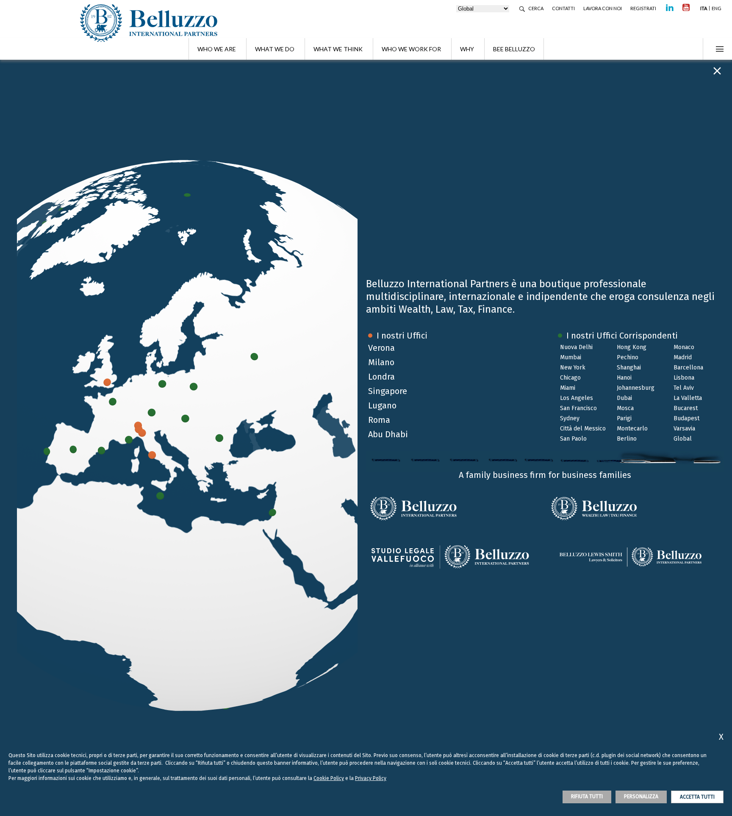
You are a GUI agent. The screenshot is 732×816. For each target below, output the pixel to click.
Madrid (683, 357)
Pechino (627, 357)
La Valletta (688, 398)
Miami (567, 387)
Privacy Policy (370, 778)
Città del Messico (583, 428)
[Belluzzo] (634, 509)
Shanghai (629, 367)
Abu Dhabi (388, 434)
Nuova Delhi (576, 347)
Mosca (625, 408)
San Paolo (573, 438)
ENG (716, 8)
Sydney (570, 418)
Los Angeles (576, 398)
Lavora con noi (602, 8)
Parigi (624, 418)
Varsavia (684, 428)
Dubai (624, 398)
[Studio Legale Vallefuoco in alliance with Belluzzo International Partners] (455, 557)
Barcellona (688, 367)
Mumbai (570, 357)
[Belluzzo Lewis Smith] (634, 557)
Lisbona (684, 377)
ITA (703, 8)
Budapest (686, 418)
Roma (379, 420)
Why (467, 49)
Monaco (684, 347)
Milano (381, 362)
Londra (381, 377)
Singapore (387, 391)
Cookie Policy (328, 778)
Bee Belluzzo (514, 49)
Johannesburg (635, 387)
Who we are (216, 49)
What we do (274, 49)
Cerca (535, 8)
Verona (381, 348)
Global (683, 438)
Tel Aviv (684, 387)
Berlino (627, 438)
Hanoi (624, 377)
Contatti (563, 8)
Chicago (570, 377)
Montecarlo (632, 428)
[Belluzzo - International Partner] (152, 23)
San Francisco (578, 408)
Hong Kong (631, 347)
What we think (338, 49)
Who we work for (411, 49)
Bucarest (686, 408)
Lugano (382, 405)
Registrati (643, 8)
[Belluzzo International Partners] (455, 509)
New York (572, 367)
